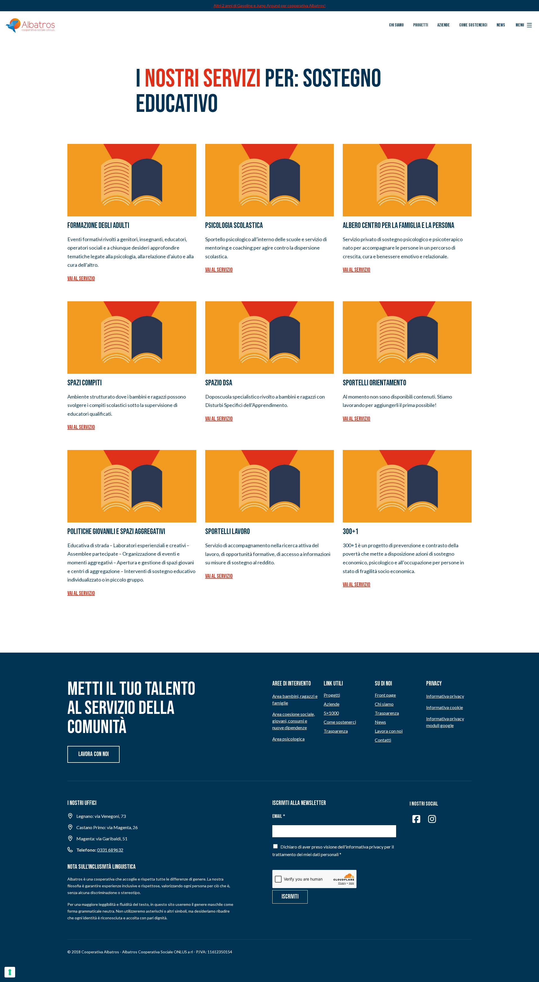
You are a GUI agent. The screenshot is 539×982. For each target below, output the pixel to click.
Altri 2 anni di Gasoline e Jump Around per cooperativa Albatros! (270, 5)
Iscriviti (290, 896)
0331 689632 (110, 849)
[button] (523, 25)
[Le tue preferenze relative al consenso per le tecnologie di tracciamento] (9, 972)
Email (278, 816)
